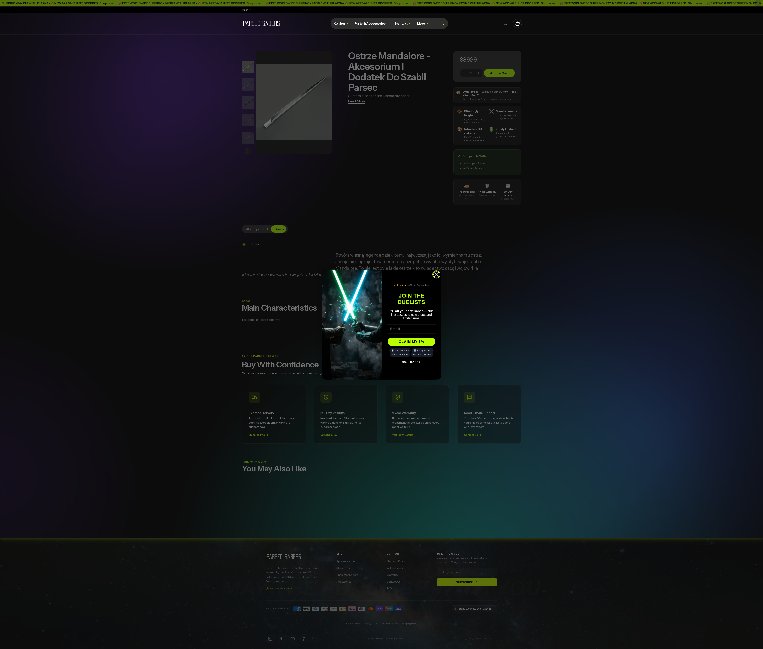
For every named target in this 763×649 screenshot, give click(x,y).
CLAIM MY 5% (411, 341)
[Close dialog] (436, 274)
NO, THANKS (411, 362)
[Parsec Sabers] (261, 23)
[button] (442, 23)
